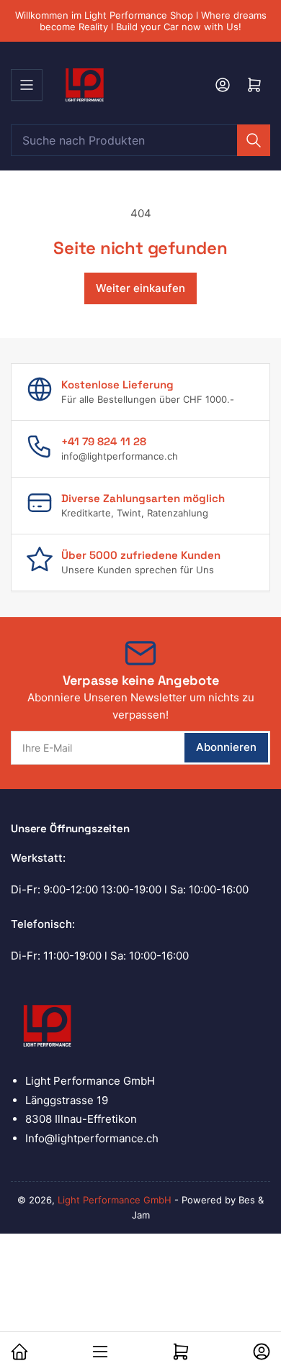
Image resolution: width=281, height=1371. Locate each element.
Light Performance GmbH (114, 1200)
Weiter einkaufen (140, 288)
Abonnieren (226, 747)
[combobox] (140, 140)
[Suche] (253, 140)
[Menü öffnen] (27, 85)
